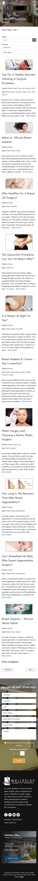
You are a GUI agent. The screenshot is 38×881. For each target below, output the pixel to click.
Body (10, 88)
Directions (13, 858)
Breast (9, 30)
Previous (7, 670)
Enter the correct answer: (19, 749)
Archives (5, 44)
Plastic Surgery (11, 448)
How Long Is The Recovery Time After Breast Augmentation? (18, 497)
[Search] (34, 40)
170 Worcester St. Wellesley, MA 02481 (11, 845)
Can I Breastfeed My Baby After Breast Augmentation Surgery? (17, 560)
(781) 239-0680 (11, 850)
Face (19, 88)
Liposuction (10, 268)
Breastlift (14, 206)
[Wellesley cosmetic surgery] (8, 3)
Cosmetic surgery (21, 92)
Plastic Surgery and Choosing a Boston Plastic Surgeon (17, 435)
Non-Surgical (26, 88)
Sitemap (7, 819)
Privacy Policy (16, 819)
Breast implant (16, 150)
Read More (30, 116)
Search (4, 37)
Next (31, 670)
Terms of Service (10, 823)
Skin (33, 88)
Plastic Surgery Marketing (15, 875)
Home (4, 30)
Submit (19, 761)
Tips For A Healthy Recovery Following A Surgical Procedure (19, 79)
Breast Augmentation (13, 372)
